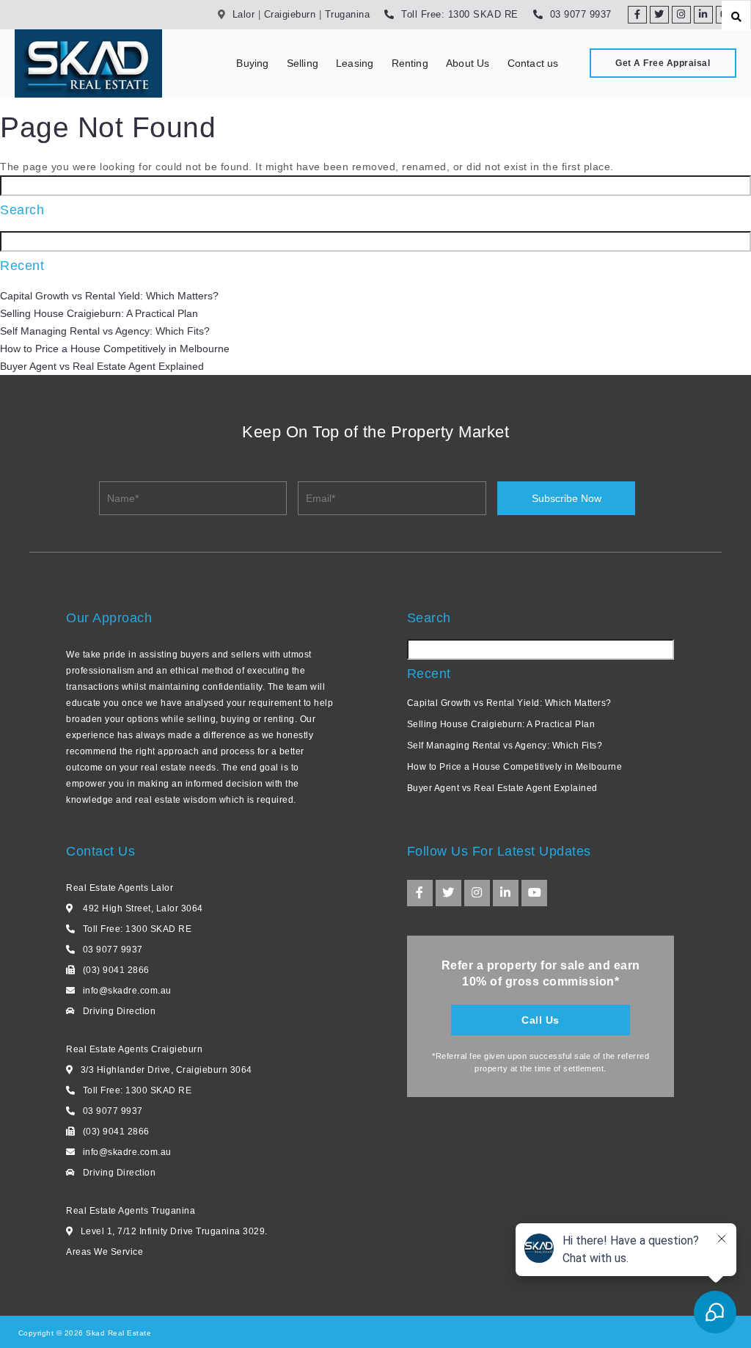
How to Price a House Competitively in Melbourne (115, 348)
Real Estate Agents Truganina (130, 1211)
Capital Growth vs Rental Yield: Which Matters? (109, 296)
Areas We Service (104, 1252)
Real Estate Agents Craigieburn (134, 1049)
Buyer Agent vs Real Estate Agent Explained (102, 366)
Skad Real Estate (118, 1333)
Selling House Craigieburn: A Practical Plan (99, 313)
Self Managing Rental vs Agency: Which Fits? (105, 331)
